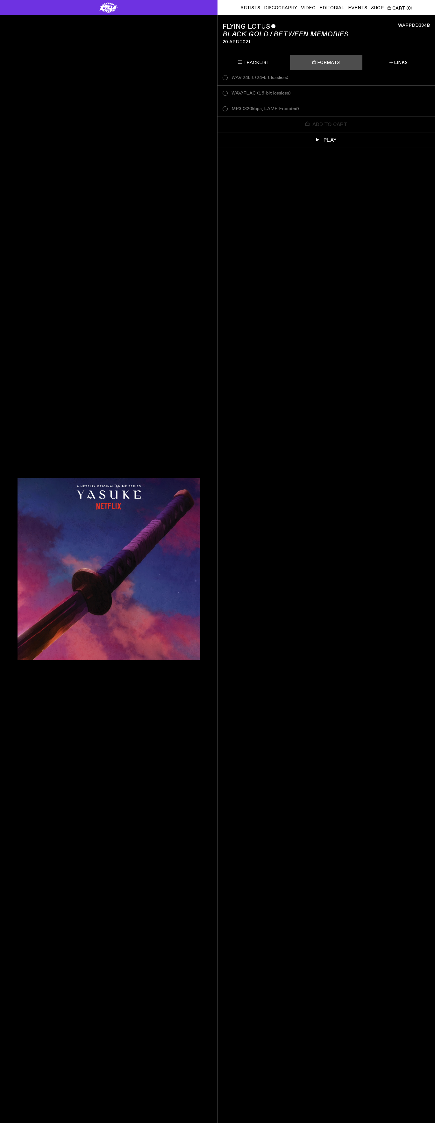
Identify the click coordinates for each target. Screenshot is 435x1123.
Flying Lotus (246, 27)
